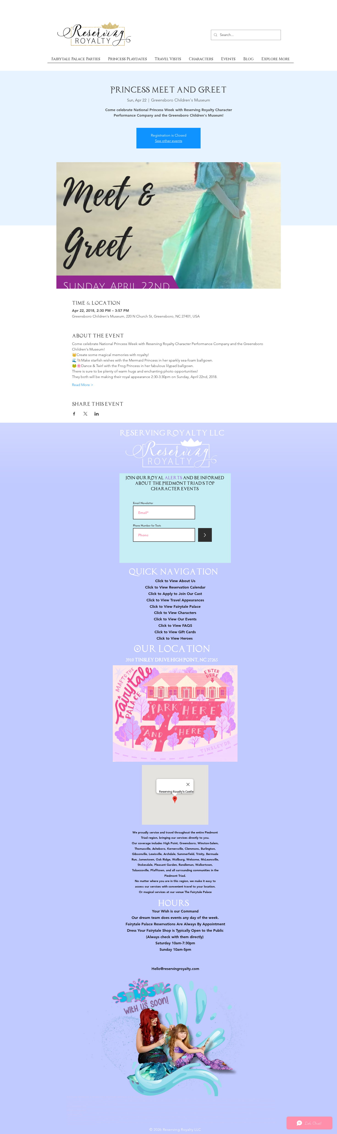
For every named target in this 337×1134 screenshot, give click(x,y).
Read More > (82, 385)
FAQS (186, 625)
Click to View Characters (175, 613)
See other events (168, 141)
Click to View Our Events (175, 619)
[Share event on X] (85, 414)
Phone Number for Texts (147, 525)
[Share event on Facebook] (74, 414)
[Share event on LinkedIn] (96, 414)
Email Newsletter (143, 503)
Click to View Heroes (175, 638)
